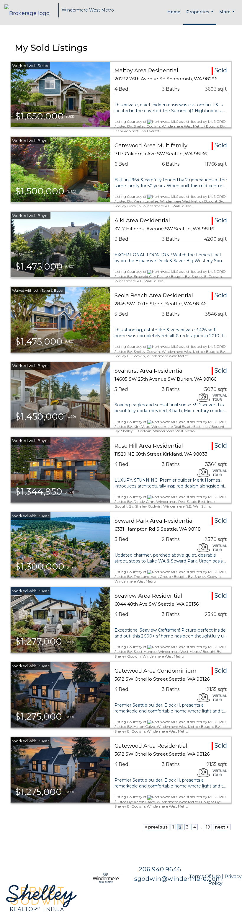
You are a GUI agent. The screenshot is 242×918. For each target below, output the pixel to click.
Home (173, 11)
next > (222, 827)
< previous (156, 827)
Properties (200, 15)
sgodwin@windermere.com (178, 878)
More (227, 16)
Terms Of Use (205, 876)
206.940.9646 (161, 869)
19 (208, 827)
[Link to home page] (29, 10)
